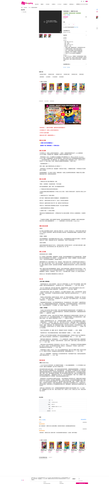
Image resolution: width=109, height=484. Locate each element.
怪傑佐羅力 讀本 (74, 74)
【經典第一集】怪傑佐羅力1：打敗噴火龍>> (50, 145)
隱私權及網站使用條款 (46, 483)
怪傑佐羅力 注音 (59, 74)
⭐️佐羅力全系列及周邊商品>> (46, 143)
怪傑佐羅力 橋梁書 (43, 74)
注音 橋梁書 (48, 76)
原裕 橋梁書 (61, 76)
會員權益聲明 (61, 483)
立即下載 (76, 27)
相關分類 (41, 71)
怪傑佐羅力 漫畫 (51, 74)
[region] (50, 22)
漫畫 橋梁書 (42, 76)
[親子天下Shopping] (27, 3)
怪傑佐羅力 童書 (66, 74)
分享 (65, 67)
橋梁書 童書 (81, 74)
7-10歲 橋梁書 (54, 76)
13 (67, 14)
